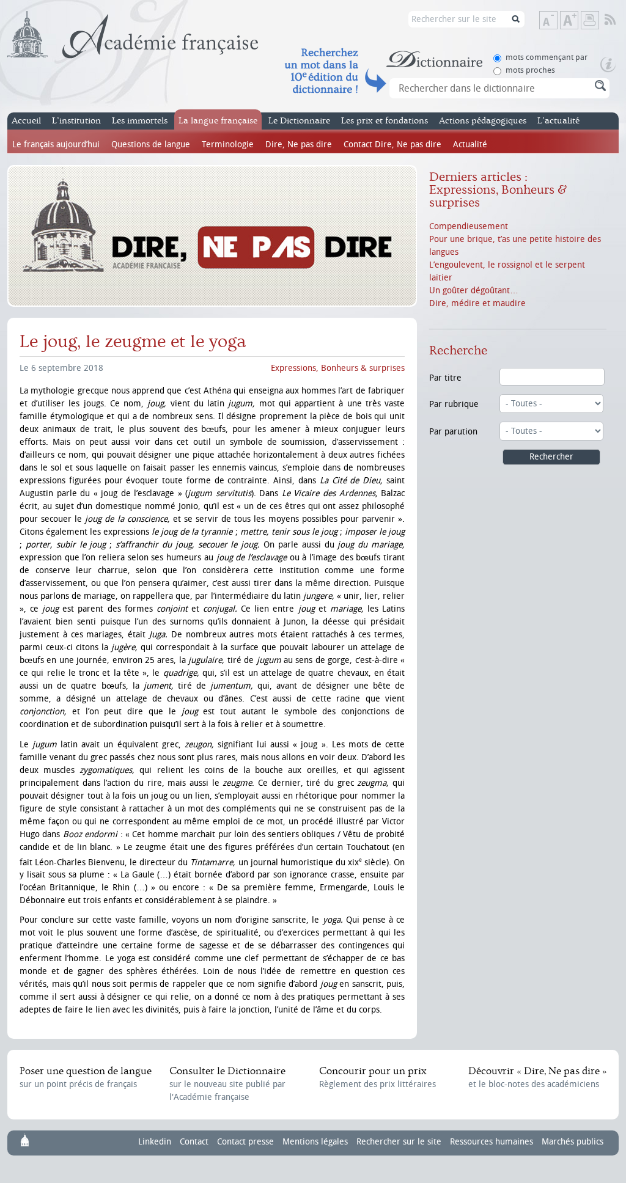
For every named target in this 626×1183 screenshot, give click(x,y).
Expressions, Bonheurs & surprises (338, 368)
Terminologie (228, 144)
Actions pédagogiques (482, 120)
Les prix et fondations (384, 120)
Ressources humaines (491, 1142)
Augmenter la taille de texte (577, 21)
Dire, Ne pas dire (298, 144)
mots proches (530, 70)
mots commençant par (546, 57)
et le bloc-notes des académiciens (537, 1077)
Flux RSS (618, 20)
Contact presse (245, 1142)
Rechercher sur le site (398, 1142)
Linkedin (154, 1142)
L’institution (76, 120)
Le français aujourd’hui (56, 144)
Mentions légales (315, 1142)
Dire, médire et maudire (477, 303)
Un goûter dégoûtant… (473, 290)
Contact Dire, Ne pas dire (392, 144)
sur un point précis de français (86, 1077)
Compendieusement (468, 226)
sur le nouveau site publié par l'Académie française (227, 1083)
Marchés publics (572, 1142)
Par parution (453, 432)
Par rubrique (454, 404)
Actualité (470, 144)
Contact (194, 1142)
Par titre (445, 378)
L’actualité (558, 120)
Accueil (26, 120)
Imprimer (590, 20)
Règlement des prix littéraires (377, 1077)
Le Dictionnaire (299, 120)
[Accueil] (133, 35)
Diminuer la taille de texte (557, 21)
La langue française (218, 120)
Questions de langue (150, 144)
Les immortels (140, 120)
